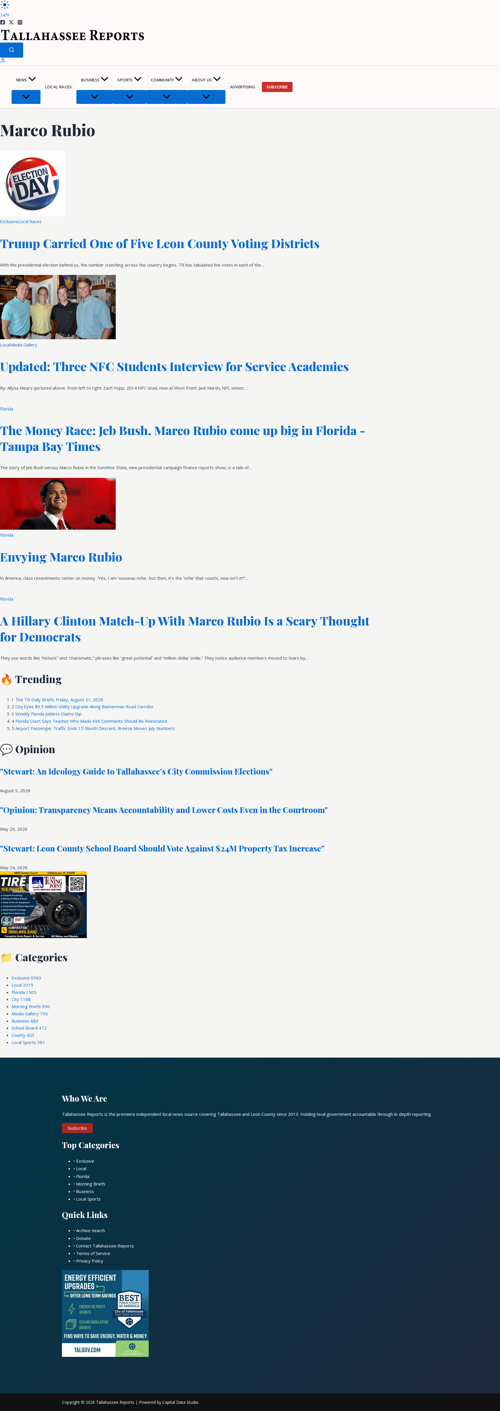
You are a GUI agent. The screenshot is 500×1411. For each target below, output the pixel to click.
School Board (29, 1028)
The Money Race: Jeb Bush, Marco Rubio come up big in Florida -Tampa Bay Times (182, 438)
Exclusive (9, 221)
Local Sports (28, 1042)
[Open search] (11, 50)
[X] (11, 23)
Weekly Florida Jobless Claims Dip (48, 714)
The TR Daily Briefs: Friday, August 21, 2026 (59, 699)
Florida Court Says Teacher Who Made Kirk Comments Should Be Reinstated (91, 721)
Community (162, 79)
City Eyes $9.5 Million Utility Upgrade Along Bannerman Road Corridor (84, 706)
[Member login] (3, 62)
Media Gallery (23, 345)
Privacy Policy (89, 1261)
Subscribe (277, 86)
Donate (83, 1238)
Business (90, 79)
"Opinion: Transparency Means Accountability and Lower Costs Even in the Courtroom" (164, 809)
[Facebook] (2, 23)
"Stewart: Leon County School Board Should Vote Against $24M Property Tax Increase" (162, 848)
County (23, 1035)
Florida (6, 409)
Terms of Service (93, 1253)
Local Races (58, 86)
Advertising (242, 86)
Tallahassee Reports (115, 1402)
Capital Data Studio (180, 1402)
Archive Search (90, 1230)
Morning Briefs (31, 1006)
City (21, 999)
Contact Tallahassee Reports (105, 1246)
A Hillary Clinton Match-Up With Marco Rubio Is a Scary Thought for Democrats (185, 628)
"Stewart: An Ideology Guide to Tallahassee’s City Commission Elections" (136, 771)
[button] (32, 80)
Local (5, 345)
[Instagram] (20, 23)
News (21, 79)
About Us (202, 79)
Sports (125, 79)
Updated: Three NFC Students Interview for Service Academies (174, 366)
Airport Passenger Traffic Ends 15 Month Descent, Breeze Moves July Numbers (95, 728)
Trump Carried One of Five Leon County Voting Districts (159, 243)
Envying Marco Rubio (61, 556)
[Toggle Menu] (26, 97)
